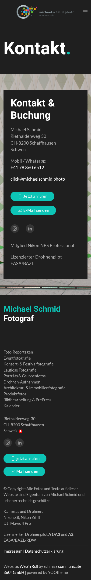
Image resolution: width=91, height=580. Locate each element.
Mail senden (27, 471)
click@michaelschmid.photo (37, 179)
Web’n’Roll (29, 566)
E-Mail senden (36, 210)
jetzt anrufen (27, 458)
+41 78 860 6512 (27, 167)
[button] (85, 11)
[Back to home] (45, 11)
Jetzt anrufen (35, 196)
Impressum (13, 551)
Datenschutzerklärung (44, 551)
